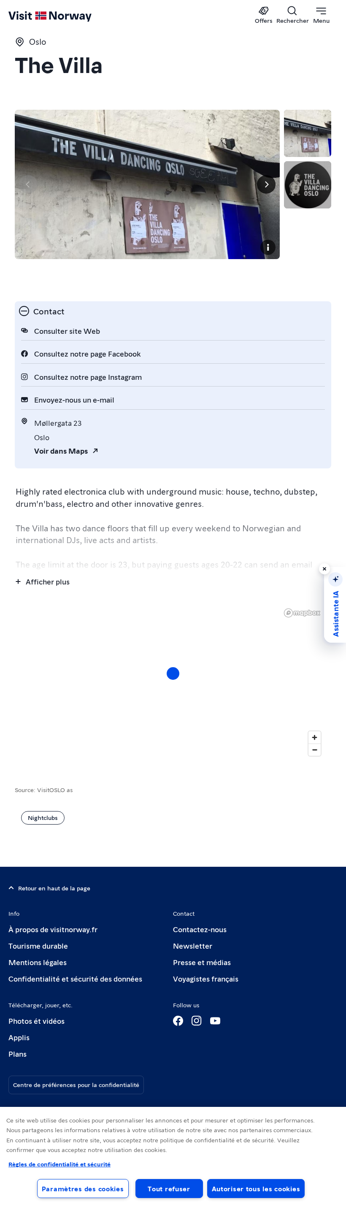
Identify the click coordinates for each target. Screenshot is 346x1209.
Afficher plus (48, 581)
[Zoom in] (314, 737)
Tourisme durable (38, 945)
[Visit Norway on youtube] (215, 1021)
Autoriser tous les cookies (256, 1188)
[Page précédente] (28, 184)
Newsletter (192, 945)
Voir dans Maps (61, 450)
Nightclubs (43, 817)
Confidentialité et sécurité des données (75, 978)
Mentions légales (37, 962)
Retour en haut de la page (54, 888)
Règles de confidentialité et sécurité (59, 1164)
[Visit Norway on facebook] (178, 1021)
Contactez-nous (200, 929)
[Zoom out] (314, 750)
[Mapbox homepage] (302, 613)
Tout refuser (169, 1188)
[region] (173, 1158)
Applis (19, 1037)
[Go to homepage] (62, 16)
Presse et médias (202, 962)
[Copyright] (268, 247)
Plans (17, 1053)
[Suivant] (266, 184)
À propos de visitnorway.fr (52, 929)
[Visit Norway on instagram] (197, 1021)
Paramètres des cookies (83, 1188)
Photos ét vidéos (36, 1020)
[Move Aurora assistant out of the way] (324, 568)
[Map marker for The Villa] (173, 673)
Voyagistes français (205, 978)
